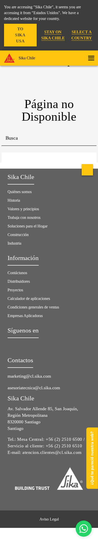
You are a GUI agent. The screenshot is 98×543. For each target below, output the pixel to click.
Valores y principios (23, 209)
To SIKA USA (20, 35)
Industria (14, 243)
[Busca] (88, 138)
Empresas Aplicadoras (25, 316)
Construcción (18, 234)
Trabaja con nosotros (24, 217)
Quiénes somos (20, 192)
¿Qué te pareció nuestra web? (92, 458)
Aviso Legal (49, 519)
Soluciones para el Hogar (27, 226)
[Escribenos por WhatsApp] (84, 529)
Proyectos (15, 290)
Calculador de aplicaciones (29, 298)
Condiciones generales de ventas (33, 307)
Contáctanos (17, 273)
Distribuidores (19, 281)
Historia (14, 200)
